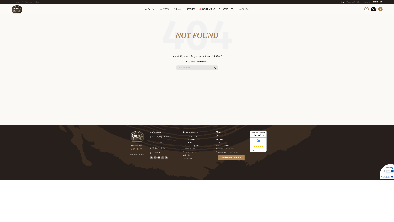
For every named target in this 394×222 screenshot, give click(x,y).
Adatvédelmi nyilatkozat (225, 149)
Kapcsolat (219, 139)
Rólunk (218, 136)
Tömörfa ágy (187, 142)
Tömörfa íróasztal (189, 149)
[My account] (380, 9)
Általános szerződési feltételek (227, 152)
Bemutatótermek (222, 146)
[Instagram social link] (155, 157)
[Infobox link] (377, 2)
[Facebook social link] (151, 157)
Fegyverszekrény (189, 158)
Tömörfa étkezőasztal (191, 136)
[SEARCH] (215, 67)
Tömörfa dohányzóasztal (192, 146)
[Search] (366, 9)
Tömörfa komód (189, 139)
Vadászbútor (188, 155)
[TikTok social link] (166, 157)
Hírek (218, 142)
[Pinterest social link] (162, 157)
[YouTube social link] (158, 157)
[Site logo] (16, 9)
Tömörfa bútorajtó (189, 152)
